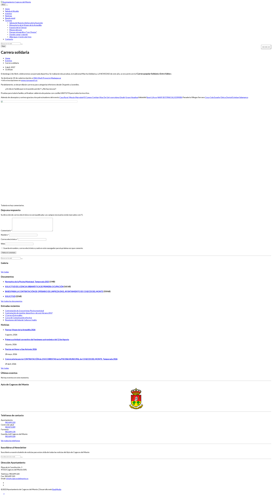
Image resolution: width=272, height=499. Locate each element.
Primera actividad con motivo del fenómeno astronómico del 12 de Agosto (37, 339)
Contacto (9, 39)
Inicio (7, 9)
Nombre (5, 235)
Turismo (8, 20)
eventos (8, 13)
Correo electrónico (9, 239)
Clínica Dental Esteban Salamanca (234, 97)
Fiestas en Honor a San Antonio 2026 (21, 349)
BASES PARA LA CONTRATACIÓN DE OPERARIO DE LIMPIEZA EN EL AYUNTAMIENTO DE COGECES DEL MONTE (54, 291)
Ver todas (5, 272)
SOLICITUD (10, 296)
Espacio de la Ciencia (17, 27)
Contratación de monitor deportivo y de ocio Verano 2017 (28, 313)
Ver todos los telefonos (10, 440)
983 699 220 (10, 422)
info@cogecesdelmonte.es (17, 478)
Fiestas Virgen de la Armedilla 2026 (20, 330)
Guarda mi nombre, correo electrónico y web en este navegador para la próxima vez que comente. (43, 248)
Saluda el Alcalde (12, 11)
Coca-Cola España (212, 97)
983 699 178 (10, 432)
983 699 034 (10, 436)
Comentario (6, 230)
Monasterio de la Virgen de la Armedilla (25, 25)
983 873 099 (10, 427)
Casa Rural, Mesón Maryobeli (72, 97)
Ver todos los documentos (11, 301)
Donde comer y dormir (18, 34)
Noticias (8, 16)
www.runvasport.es (29, 80)
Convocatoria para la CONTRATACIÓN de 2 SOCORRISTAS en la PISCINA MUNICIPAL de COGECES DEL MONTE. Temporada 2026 (61, 359)
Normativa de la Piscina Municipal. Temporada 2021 (27, 281)
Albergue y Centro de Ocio (20, 37)
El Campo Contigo (91, 97)
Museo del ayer (15, 30)
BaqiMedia (56, 489)
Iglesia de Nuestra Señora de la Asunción (26, 23)
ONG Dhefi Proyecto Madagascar (47, 78)
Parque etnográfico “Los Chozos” (23, 32)
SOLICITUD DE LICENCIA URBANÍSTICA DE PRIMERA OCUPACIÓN (34, 286)
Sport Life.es (152, 97)
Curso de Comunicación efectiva (18, 317)
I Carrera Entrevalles (13, 315)
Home (7, 58)
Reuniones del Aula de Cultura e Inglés (21, 320)
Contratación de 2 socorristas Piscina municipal (24, 310)
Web (3, 243)
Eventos (8, 60)
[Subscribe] (22, 457)
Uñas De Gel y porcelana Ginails (112, 97)
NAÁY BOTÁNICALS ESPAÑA (169, 97)
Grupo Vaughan (131, 97)
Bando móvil (10, 18)
